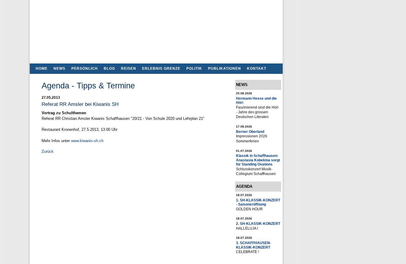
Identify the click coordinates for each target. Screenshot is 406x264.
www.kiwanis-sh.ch (87, 141)
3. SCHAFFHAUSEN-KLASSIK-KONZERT (253, 245)
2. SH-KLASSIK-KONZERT (258, 223)
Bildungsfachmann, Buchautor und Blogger (156, 29)
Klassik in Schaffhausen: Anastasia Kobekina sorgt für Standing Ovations (258, 160)
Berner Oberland (250, 131)
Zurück (47, 151)
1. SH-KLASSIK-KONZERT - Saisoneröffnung (258, 202)
